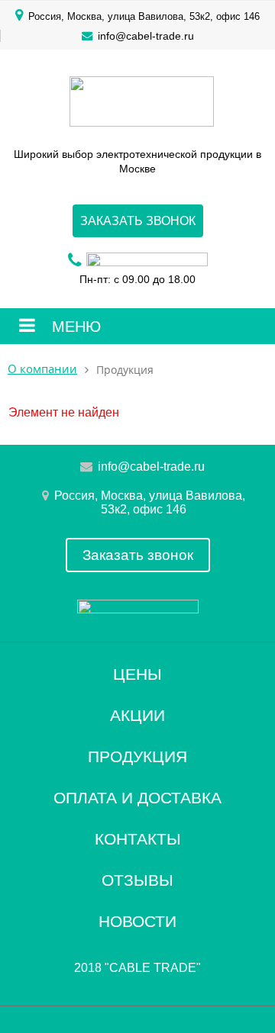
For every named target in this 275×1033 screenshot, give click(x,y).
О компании (42, 369)
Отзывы (137, 880)
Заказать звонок (138, 220)
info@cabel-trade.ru (146, 36)
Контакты (138, 839)
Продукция (137, 756)
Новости (137, 921)
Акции (137, 715)
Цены (137, 674)
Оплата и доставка (137, 797)
